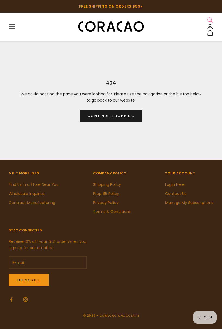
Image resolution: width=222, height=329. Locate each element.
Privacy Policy (106, 202)
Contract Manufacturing (32, 202)
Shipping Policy (107, 184)
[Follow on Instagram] (25, 299)
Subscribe (29, 280)
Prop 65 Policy (106, 193)
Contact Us (176, 193)
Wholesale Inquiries (27, 193)
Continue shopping (111, 115)
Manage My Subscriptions (189, 202)
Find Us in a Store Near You (34, 184)
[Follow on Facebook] (11, 299)
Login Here (175, 184)
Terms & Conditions (112, 211)
